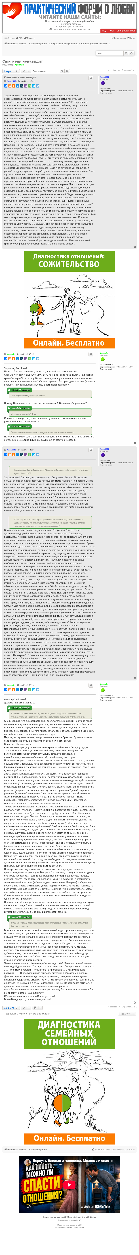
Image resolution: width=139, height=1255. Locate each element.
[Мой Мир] (17, 86)
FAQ (104, 30)
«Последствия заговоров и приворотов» (69, 29)
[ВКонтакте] (5, 86)
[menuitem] (19, 38)
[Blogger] (9, 86)
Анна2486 (104, 77)
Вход (132, 30)
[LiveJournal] (21, 86)
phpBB (63, 1217)
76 (112, 365)
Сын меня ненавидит (22, 61)
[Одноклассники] (13, 86)
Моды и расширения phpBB (69, 1225)
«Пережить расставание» (69, 26)
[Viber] (25, 86)
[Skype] (33, 86)
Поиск (111, 30)
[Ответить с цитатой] (91, 78)
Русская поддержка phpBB (69, 1220)
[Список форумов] (69, 11)
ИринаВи (19, 65)
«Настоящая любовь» (69, 24)
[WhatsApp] (29, 86)
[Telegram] (37, 86)
